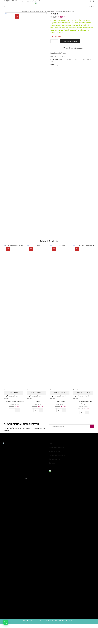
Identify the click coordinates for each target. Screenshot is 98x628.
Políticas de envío (55, 451)
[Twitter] (56, 65)
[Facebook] (92, 1)
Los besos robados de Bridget (84, 403)
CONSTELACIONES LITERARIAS (41, 621)
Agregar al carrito (70, 41)
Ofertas (75, 59)
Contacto (73, 11)
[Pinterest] (59, 65)
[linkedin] (63, 65)
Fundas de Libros (35, 11)
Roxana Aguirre (14, 404)
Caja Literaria (66, 11)
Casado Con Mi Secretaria (14, 402)
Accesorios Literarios (48, 11)
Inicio (23, 11)
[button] (18, 410)
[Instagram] (90, 1)
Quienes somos (54, 459)
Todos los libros (85, 59)
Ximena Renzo (60, 404)
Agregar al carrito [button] (14, 392)
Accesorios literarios (56, 448)
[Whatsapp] (93, 1)
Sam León (37, 404)
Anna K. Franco (60, 53)
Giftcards (59, 11)
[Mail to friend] (61, 65)
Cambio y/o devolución (57, 455)
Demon (37, 402)
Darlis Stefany (83, 406)
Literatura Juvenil (65, 59)
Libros (27, 11)
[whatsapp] (64, 65)
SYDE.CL (71, 621)
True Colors (60, 402)
